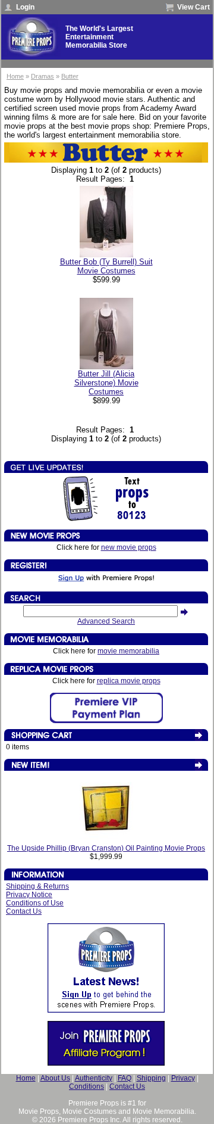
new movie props (128, 547)
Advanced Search (106, 621)
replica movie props (128, 681)
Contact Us (24, 911)
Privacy (183, 1078)
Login (25, 7)
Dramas (42, 76)
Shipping (151, 1078)
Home (15, 76)
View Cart (193, 7)
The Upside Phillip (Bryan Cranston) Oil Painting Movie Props (106, 848)
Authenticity (93, 1078)
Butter (69, 76)
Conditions (86, 1086)
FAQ (124, 1078)
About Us (55, 1078)
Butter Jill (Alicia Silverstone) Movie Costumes (106, 382)
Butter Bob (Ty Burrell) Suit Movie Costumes (106, 266)
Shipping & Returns (37, 886)
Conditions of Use (35, 903)
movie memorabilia (128, 651)
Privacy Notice (29, 895)
